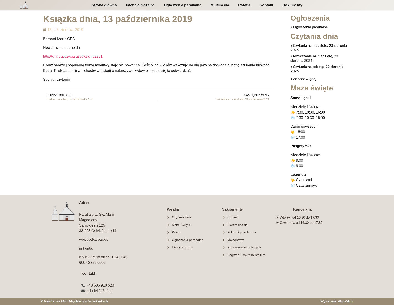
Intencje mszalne (140, 5)
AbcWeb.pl (345, 301)
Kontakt (266, 5)
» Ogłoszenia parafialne (309, 27)
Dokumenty (292, 5)
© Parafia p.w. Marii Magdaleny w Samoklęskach (74, 301)
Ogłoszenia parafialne (182, 5)
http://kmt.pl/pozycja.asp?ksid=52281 (73, 56)
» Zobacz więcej (303, 79)
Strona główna (104, 5)
